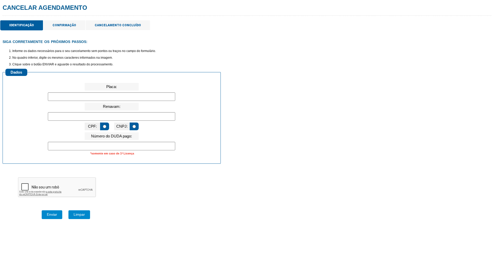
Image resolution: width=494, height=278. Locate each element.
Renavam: (111, 106)
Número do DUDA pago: (111, 136)
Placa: (111, 86)
